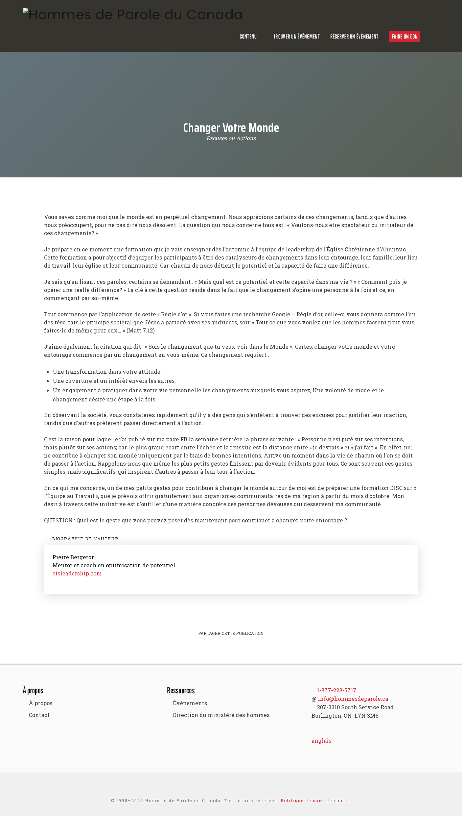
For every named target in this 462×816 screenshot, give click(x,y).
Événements (190, 703)
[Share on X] (223, 653)
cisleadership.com (77, 573)
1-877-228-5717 (336, 690)
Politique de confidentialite (316, 800)
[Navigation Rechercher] (435, 36)
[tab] (85, 539)
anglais (321, 740)
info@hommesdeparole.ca (353, 698)
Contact (39, 714)
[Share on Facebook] (206, 653)
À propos (40, 703)
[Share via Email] (255, 653)
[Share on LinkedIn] (239, 653)
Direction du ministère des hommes (221, 714)
